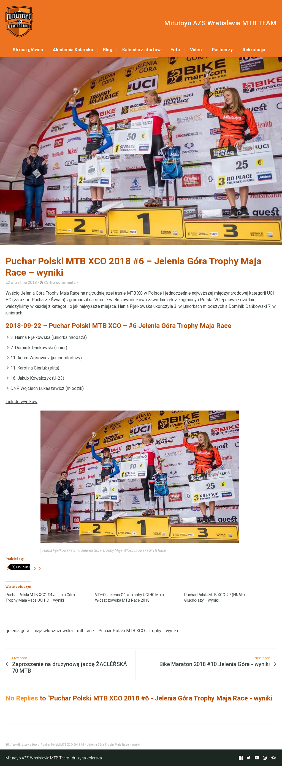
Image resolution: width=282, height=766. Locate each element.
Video (196, 49)
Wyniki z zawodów (25, 744)
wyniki (172, 630)
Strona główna (28, 49)
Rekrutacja (254, 49)
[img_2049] (141, 151)
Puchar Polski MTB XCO (121, 630)
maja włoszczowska (53, 630)
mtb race (85, 630)
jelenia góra (18, 630)
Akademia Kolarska (73, 49)
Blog (107, 49)
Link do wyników (21, 401)
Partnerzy (222, 49)
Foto (175, 49)
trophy (155, 630)
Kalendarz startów (141, 49)
